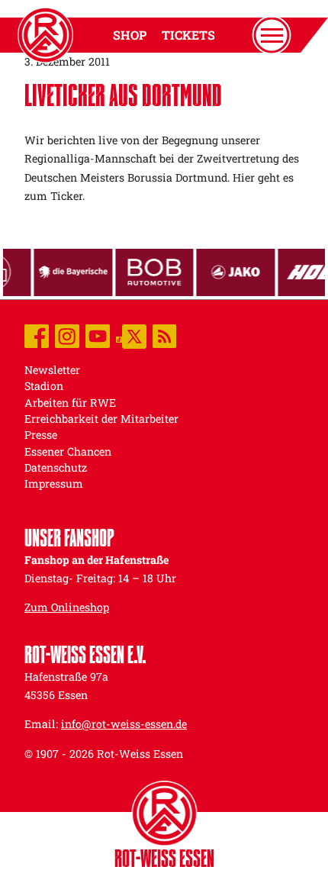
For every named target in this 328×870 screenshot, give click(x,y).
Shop (129, 35)
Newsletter (52, 369)
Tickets (188, 35)
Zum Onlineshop (66, 607)
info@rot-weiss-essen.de (124, 724)
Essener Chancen (67, 451)
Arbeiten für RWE (70, 402)
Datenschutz (55, 467)
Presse (40, 434)
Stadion (43, 386)
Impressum (53, 483)
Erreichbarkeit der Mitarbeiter (101, 418)
